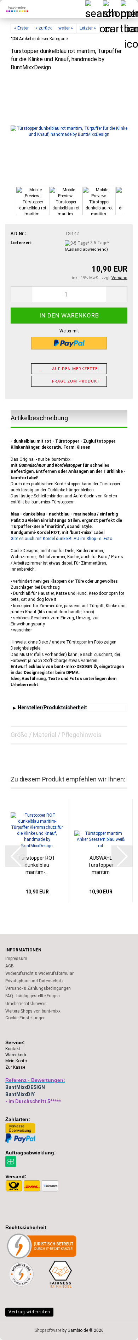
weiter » (65, 28)
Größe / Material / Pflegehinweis (56, 734)
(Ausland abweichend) (86, 249)
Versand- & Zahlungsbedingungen (38, 988)
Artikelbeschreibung (39, 418)
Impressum (16, 958)
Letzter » (88, 28)
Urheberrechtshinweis (26, 1003)
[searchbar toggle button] (94, 9)
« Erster (21, 28)
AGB (9, 965)
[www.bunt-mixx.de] (14, 9)
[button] (21, 294)
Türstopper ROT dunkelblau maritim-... (37, 865)
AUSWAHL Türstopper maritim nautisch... (101, 865)
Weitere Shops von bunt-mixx (33, 1011)
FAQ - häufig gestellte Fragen (32, 995)
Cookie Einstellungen (25, 1017)
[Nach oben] (118, 1329)
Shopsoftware (48, 1330)
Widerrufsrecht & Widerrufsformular (39, 973)
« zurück (43, 28)
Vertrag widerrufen (29, 1311)
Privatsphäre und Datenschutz (34, 980)
